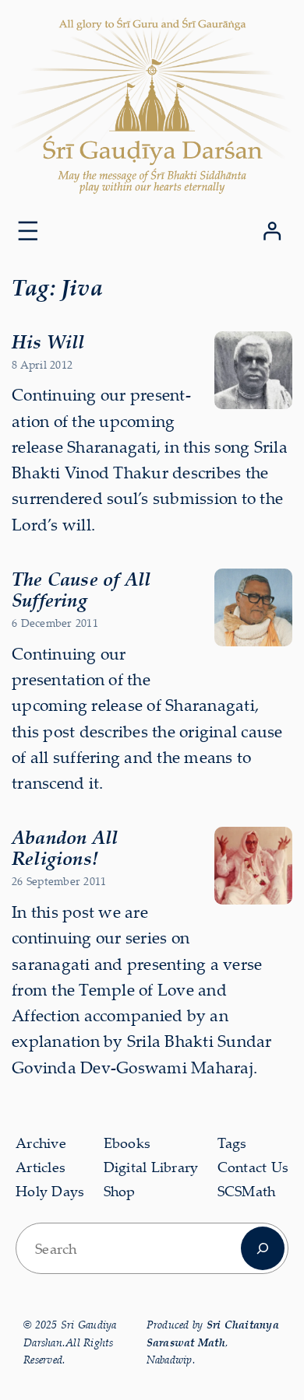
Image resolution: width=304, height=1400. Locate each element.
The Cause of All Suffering (81, 589)
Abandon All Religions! (65, 847)
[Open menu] (28, 231)
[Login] (271, 230)
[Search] (263, 1248)
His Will (48, 341)
